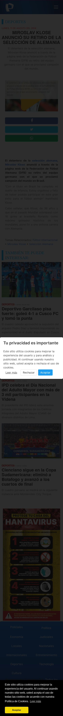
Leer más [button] (35, 701)
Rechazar (29, 372)
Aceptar (45, 372)
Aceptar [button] (16, 710)
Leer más (11, 372)
